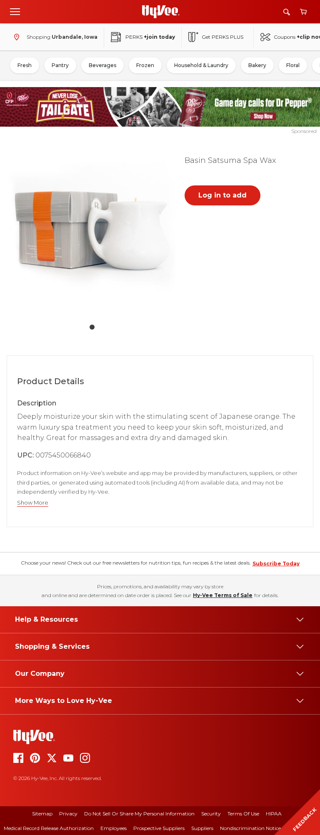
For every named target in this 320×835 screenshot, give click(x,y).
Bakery (257, 65)
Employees (113, 828)
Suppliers (202, 828)
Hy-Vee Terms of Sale (222, 595)
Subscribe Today (276, 563)
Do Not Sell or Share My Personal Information (139, 813)
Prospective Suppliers (159, 828)
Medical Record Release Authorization (49, 828)
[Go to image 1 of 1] (92, 327)
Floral (293, 65)
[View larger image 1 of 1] (92, 232)
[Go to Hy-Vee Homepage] (161, 11)
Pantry (60, 65)
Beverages (102, 65)
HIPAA (274, 813)
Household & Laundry (201, 65)
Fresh (25, 65)
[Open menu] (15, 11)
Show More (32, 503)
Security (211, 813)
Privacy (68, 813)
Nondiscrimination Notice (250, 828)
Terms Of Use (243, 813)
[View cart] (303, 12)
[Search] (286, 12)
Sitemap (42, 813)
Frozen (145, 65)
